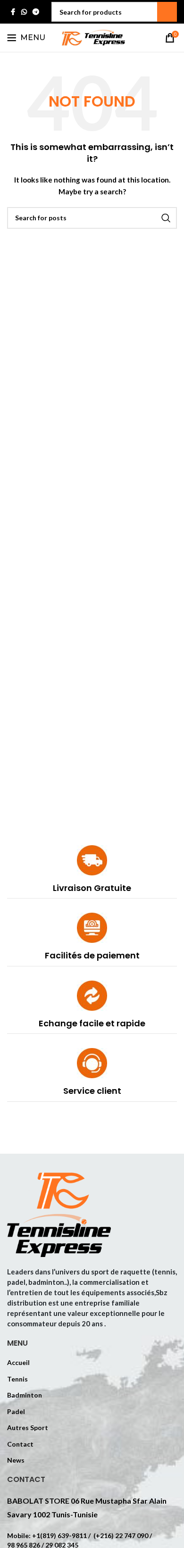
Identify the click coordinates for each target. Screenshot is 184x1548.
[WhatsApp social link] (24, 12)
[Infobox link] (92, 872)
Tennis (17, 1379)
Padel (16, 1411)
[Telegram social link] (36, 12)
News (16, 1460)
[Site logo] (92, 37)
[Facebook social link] (12, 12)
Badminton (24, 1395)
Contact (20, 1444)
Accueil (18, 1362)
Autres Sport (27, 1427)
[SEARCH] (167, 12)
